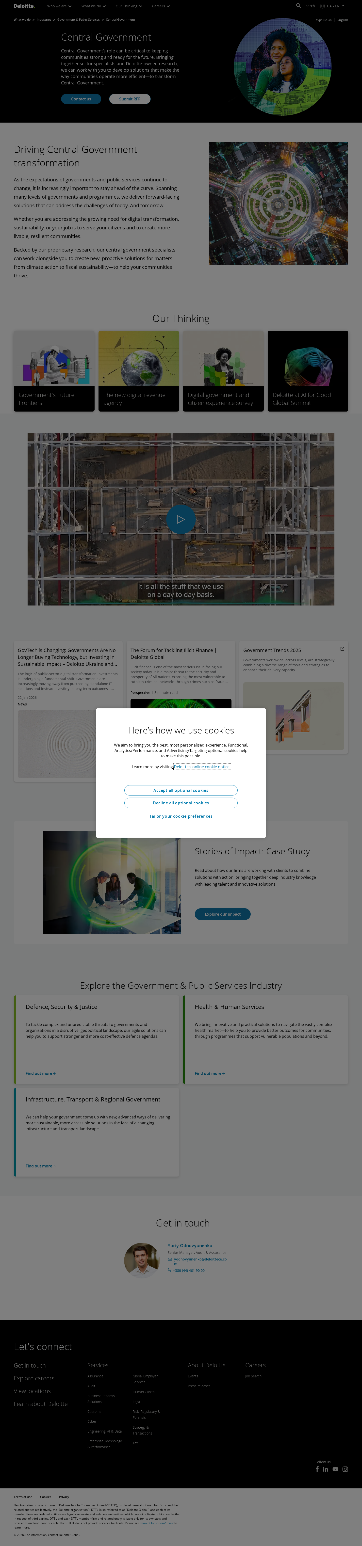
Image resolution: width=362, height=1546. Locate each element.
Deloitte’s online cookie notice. (202, 766)
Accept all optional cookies (181, 790)
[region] (181, 773)
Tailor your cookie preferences (181, 816)
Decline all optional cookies (181, 803)
